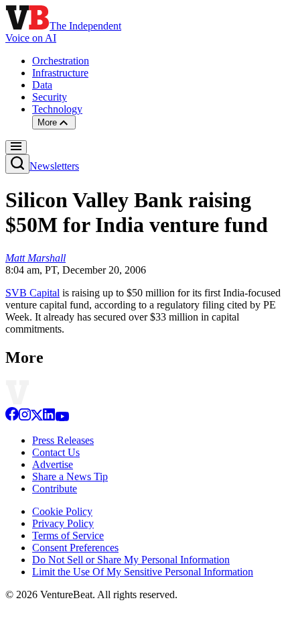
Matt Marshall (35, 258)
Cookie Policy (62, 511)
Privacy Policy (63, 523)
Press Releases (63, 440)
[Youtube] (62, 417)
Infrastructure (60, 72)
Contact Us (56, 452)
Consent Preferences (75, 547)
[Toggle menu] (16, 147)
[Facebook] (12, 417)
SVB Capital (32, 292)
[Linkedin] (49, 417)
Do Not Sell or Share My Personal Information (131, 559)
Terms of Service (68, 535)
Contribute (54, 488)
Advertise (52, 464)
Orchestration (60, 60)
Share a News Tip (70, 476)
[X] (37, 417)
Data (42, 85)
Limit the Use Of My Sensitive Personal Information (142, 571)
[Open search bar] (17, 164)
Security (49, 97)
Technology (57, 109)
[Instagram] (25, 417)
